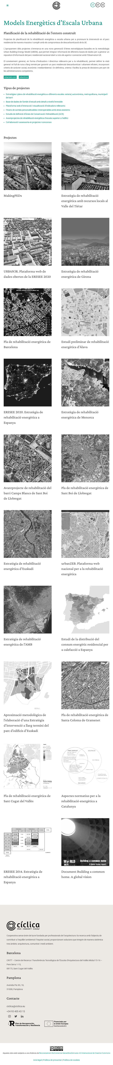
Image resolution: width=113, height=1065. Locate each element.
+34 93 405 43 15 (16, 1011)
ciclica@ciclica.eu (16, 1006)
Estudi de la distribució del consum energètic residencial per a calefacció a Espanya (84, 644)
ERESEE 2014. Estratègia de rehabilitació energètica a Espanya (23, 876)
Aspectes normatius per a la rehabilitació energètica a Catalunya (80, 801)
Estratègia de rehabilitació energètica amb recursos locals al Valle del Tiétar (84, 200)
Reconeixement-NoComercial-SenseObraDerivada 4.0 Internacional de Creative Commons (74, 1053)
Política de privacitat (52, 1060)
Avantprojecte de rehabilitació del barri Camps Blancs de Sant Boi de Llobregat (27, 493)
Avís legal (37, 1060)
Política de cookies (71, 1060)
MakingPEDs (13, 195)
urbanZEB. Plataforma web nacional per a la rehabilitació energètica (82, 568)
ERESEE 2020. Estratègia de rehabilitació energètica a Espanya (23, 417)
